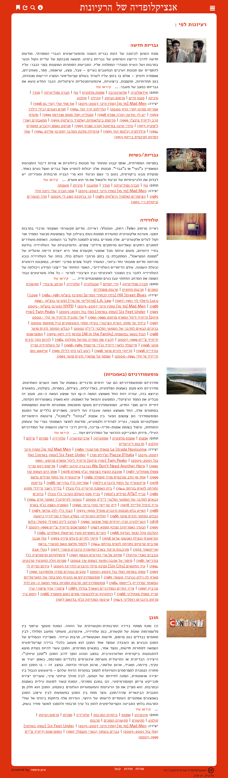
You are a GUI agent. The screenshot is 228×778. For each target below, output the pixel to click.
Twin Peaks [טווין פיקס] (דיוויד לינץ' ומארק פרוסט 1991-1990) (92, 314)
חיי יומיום (110, 284)
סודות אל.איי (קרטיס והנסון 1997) (95, 555)
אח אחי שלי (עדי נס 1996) (53, 103)
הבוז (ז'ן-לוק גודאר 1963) (52, 510)
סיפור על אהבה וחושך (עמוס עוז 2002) (101, 560)
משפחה (63, 185)
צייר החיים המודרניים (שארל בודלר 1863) (101, 588)
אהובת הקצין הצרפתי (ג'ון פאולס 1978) (91, 471)
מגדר (36, 92)
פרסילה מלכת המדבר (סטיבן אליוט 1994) (66, 131)
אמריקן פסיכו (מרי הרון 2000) (134, 109)
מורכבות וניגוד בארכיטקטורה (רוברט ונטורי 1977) (90, 549)
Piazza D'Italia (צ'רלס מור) (112, 455)
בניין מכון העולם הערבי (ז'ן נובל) (74, 493)
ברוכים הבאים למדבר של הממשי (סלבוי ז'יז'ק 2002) (116, 328)
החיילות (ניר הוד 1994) (88, 109)
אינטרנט (141, 714)
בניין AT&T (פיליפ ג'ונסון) (125, 493)
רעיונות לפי (191, 24)
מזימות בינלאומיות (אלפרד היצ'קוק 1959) (83, 120)
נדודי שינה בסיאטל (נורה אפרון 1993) (104, 125)
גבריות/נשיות (143, 154)
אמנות (143, 438)
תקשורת (138, 720)
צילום (30, 438)
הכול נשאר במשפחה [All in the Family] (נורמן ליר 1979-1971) (96, 334)
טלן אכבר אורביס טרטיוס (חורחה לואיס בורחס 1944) (95, 541)
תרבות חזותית (133, 289)
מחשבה (92, 185)
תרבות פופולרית (106, 289)
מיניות (153, 98)
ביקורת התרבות (105, 714)
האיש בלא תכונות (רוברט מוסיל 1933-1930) (111, 510)
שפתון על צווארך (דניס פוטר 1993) (84, 356)
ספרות (43, 438)
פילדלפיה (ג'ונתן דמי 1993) (124, 131)
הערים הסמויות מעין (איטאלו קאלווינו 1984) (71, 532)
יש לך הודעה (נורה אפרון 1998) (121, 114)
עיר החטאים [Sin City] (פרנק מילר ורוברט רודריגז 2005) (99, 566)
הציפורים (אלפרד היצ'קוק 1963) (120, 196)
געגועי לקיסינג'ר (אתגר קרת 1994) (54, 499)
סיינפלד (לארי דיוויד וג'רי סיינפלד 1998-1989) (100, 345)
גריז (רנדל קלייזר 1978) (139, 505)
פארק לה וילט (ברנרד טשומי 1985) (131, 577)
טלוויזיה (149, 220)
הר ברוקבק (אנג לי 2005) (71, 196)
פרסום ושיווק (115, 98)
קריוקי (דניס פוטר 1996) (113, 350)
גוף (75, 92)
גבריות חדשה (144, 45)
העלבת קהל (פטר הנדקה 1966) (134, 532)
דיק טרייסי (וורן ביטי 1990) (94, 505)
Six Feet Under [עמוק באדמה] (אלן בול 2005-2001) (102, 311)
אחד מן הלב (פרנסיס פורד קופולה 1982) (115, 477)
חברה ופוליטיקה (57, 92)
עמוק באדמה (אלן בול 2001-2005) (118, 571)
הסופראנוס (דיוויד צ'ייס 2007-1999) (58, 527)
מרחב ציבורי (53, 284)
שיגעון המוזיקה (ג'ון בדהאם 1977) (83, 599)
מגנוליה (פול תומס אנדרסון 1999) (67, 114)
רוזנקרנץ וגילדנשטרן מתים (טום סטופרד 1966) (76, 593)
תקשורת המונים (116, 720)
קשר (117, 768)
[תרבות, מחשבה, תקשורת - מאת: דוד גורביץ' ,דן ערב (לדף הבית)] (128, 6)
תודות (128, 768)
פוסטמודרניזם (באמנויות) (131, 374)
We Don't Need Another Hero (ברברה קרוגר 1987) (102, 466)
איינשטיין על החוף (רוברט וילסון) (119, 482)
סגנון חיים (137, 98)
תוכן (153, 617)
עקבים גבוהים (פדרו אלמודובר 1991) (57, 571)
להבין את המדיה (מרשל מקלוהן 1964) (84, 339)
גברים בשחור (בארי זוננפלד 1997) (92, 731)
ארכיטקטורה (80, 438)
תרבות (95, 720)
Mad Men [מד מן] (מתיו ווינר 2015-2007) (112, 103)
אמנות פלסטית (93, 92)
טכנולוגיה (91, 284)
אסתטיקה (100, 438)
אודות (139, 768)
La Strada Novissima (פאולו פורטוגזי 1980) (111, 449)
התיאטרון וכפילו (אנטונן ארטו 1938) (130, 538)
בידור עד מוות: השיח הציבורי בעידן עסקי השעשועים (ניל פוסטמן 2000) (88, 322)
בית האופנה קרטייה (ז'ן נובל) (89, 488)
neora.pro (38, 769)
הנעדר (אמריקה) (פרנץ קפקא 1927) (118, 527)
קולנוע (82, 98)
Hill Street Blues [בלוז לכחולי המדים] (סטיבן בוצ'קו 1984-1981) (94, 295)
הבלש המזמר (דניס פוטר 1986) (134, 516)
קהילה (96, 98)
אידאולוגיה (139, 92)
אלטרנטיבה (117, 92)
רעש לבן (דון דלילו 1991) (71, 350)
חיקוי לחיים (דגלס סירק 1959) (74, 538)
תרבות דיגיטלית (131, 443)
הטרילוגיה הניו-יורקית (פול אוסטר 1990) (113, 521)
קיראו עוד (103, 87)
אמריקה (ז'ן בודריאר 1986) (67, 482)
